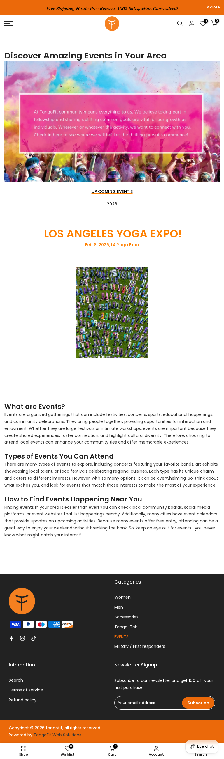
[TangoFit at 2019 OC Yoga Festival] (5, 230)
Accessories (126, 617)
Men (118, 607)
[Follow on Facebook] (11, 638)
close (12, 7)
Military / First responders (139, 646)
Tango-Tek (125, 627)
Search (16, 680)
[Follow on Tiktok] (33, 638)
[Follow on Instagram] (22, 638)
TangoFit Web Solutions (57, 735)
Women (122, 597)
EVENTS (121, 637)
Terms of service (26, 690)
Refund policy (22, 700)
